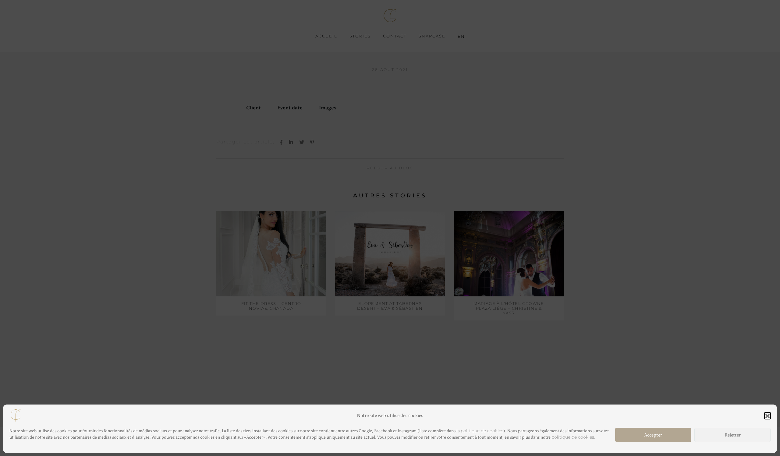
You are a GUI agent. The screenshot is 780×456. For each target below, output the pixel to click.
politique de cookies (482, 430)
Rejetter (733, 435)
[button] (767, 415)
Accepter (653, 435)
